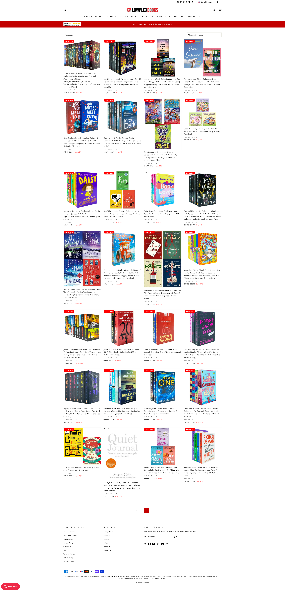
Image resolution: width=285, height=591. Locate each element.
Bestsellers (127, 16)
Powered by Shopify (142, 582)
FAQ (64, 550)
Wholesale (107, 546)
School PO (107, 543)
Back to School (94, 16)
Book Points (107, 550)
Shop (110, 16)
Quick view (82, 68)
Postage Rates (108, 532)
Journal (178, 16)
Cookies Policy (68, 539)
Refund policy (68, 557)
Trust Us (106, 539)
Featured (146, 16)
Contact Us (194, 16)
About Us (163, 16)
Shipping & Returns (70, 535)
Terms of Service (69, 532)
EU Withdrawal (68, 561)
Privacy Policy (68, 543)
